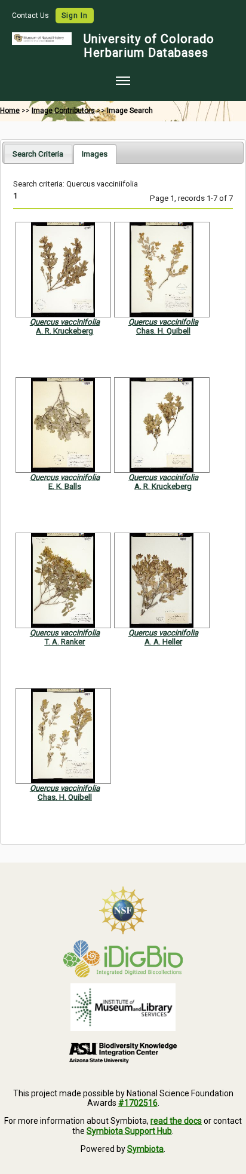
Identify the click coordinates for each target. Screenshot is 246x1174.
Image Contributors (63, 110)
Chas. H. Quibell (163, 330)
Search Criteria (38, 153)
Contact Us (31, 15)
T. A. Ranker (64, 641)
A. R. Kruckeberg (64, 330)
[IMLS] (123, 1007)
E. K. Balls (64, 486)
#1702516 (138, 1103)
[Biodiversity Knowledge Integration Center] (123, 1052)
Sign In (74, 15)
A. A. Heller (163, 641)
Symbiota (145, 1149)
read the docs (176, 1121)
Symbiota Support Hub (129, 1131)
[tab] (38, 153)
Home (10, 110)
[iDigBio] (123, 958)
